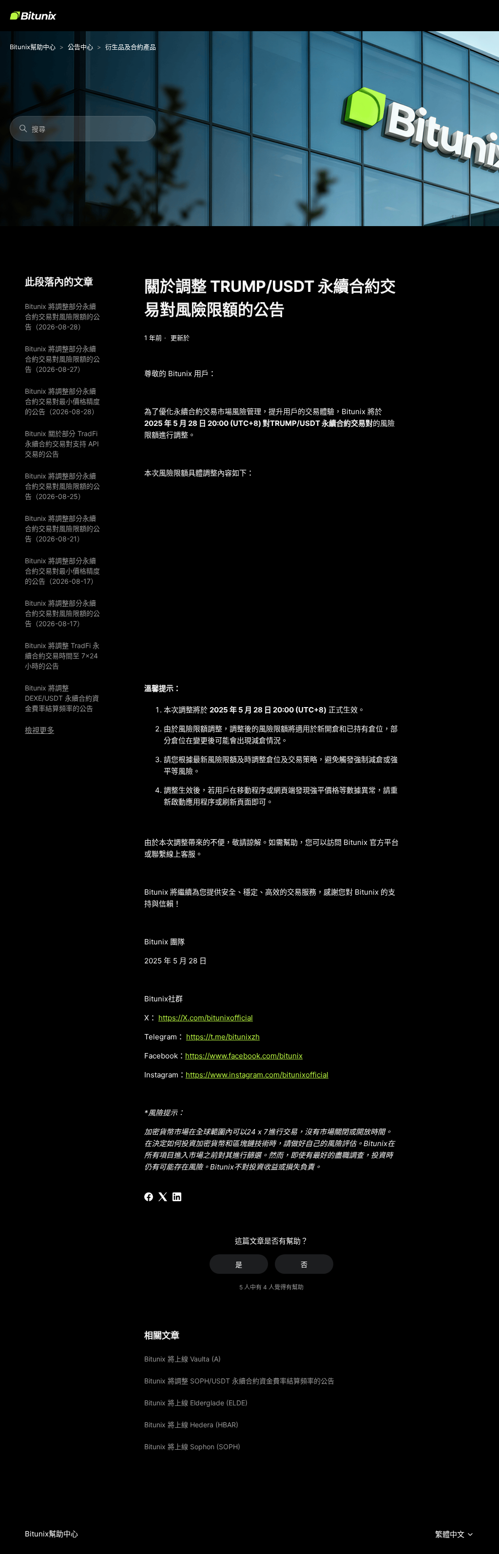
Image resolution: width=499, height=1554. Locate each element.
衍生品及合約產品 (130, 47)
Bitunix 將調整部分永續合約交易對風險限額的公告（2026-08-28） (62, 316)
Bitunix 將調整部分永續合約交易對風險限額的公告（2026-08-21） (62, 528)
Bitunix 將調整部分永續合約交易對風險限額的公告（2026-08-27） (62, 359)
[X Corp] (162, 1196)
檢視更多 (39, 730)
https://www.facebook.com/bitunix (244, 1055)
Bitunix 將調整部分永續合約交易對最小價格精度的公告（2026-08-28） (62, 401)
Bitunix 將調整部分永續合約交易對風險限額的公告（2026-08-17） (62, 613)
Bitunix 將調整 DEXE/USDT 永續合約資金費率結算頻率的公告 (62, 698)
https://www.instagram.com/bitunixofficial (257, 1074)
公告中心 (80, 47)
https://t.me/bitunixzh (223, 1036)
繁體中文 (450, 1534)
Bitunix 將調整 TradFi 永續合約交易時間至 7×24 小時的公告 (62, 655)
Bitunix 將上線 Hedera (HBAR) (191, 1424)
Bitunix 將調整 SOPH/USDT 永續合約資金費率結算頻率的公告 (239, 1381)
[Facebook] (148, 1196)
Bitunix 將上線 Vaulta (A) (182, 1359)
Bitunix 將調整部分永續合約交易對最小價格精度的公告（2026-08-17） (62, 570)
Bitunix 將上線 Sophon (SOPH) (192, 1446)
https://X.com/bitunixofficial (205, 1017)
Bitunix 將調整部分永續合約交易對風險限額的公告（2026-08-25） (62, 486)
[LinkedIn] (177, 1196)
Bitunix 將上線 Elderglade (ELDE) (196, 1403)
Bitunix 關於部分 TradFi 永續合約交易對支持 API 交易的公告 (62, 443)
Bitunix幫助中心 (33, 47)
